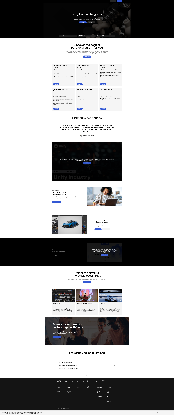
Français (67, 381)
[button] (113, 1)
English (58, 381)
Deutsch (61, 381)
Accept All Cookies (154, 412)
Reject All (147, 412)
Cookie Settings (141, 412)
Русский (80, 381)
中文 (74, 381)
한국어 (84, 381)
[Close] (170, 413)
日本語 (65, 381)
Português (71, 381)
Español (77, 381)
